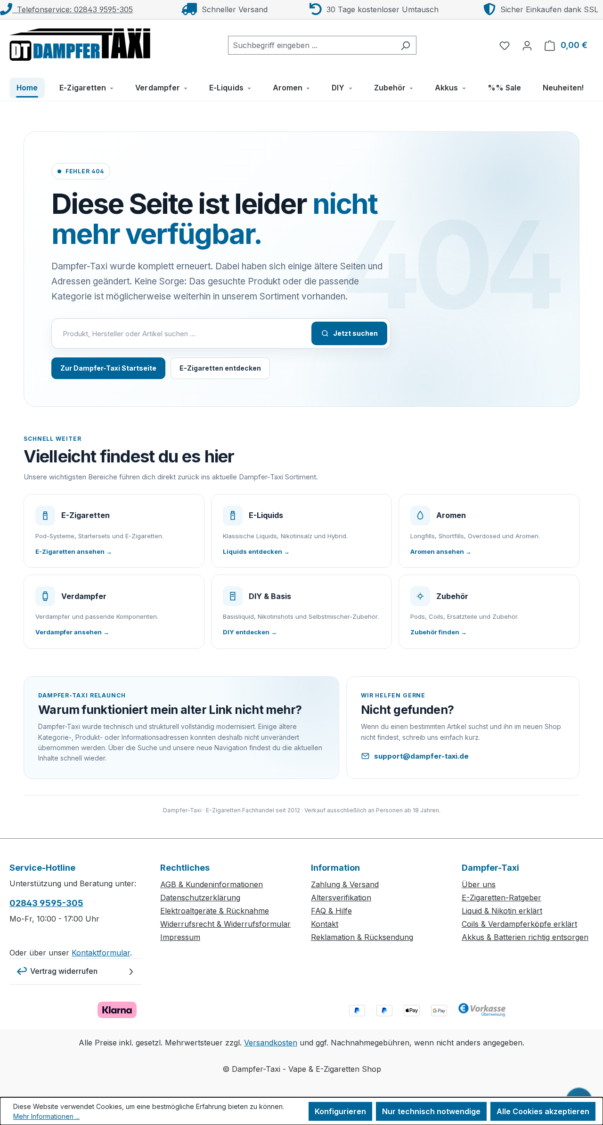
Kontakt (324, 924)
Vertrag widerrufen (64, 971)
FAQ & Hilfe (331, 910)
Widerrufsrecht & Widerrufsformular (225, 924)
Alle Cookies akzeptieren (543, 1111)
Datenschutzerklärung (200, 897)
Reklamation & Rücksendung (362, 937)
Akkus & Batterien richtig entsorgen (525, 937)
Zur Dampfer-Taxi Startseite (108, 368)
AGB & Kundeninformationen (211, 884)
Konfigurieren (340, 1111)
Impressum (180, 937)
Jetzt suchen (355, 333)
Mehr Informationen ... (46, 1116)
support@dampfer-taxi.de (421, 756)
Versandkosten (270, 1042)
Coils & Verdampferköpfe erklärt (519, 924)
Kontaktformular (101, 952)
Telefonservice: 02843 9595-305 (72, 9)
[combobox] (311, 45)
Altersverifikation (341, 897)
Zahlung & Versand (345, 884)
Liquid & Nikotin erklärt (502, 910)
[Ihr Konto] (527, 45)
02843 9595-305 (46, 903)
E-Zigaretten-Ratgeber (501, 897)
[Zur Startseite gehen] (80, 43)
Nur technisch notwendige (431, 1111)
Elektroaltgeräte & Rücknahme (214, 910)
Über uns (479, 884)
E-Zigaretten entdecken (220, 368)
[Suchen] (405, 45)
